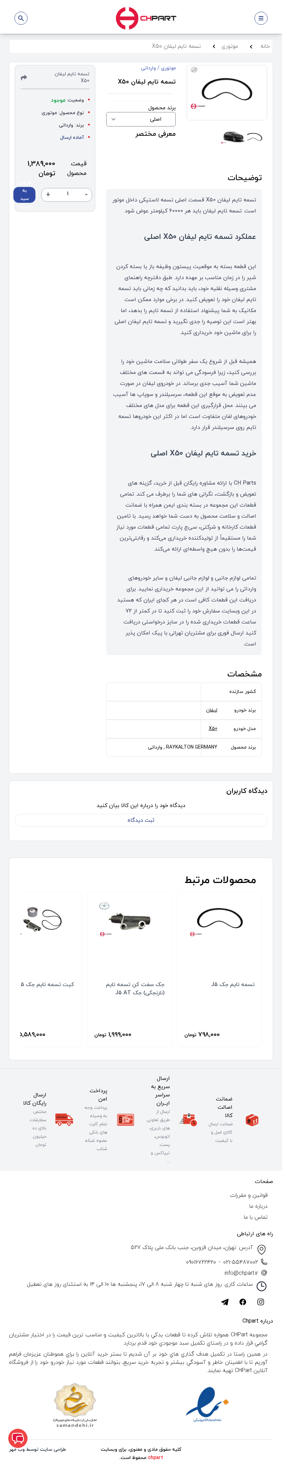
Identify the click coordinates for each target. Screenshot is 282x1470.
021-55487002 (240, 1262)
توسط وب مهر (24, 1449)
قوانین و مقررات (249, 1195)
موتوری (168, 68)
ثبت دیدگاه (141, 820)
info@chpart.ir (241, 1273)
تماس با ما (256, 1217)
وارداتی (148, 68)
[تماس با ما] (18, 1438)
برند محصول (162, 108)
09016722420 (201, 1262)
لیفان (211, 710)
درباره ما (258, 1206)
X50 (213, 729)
